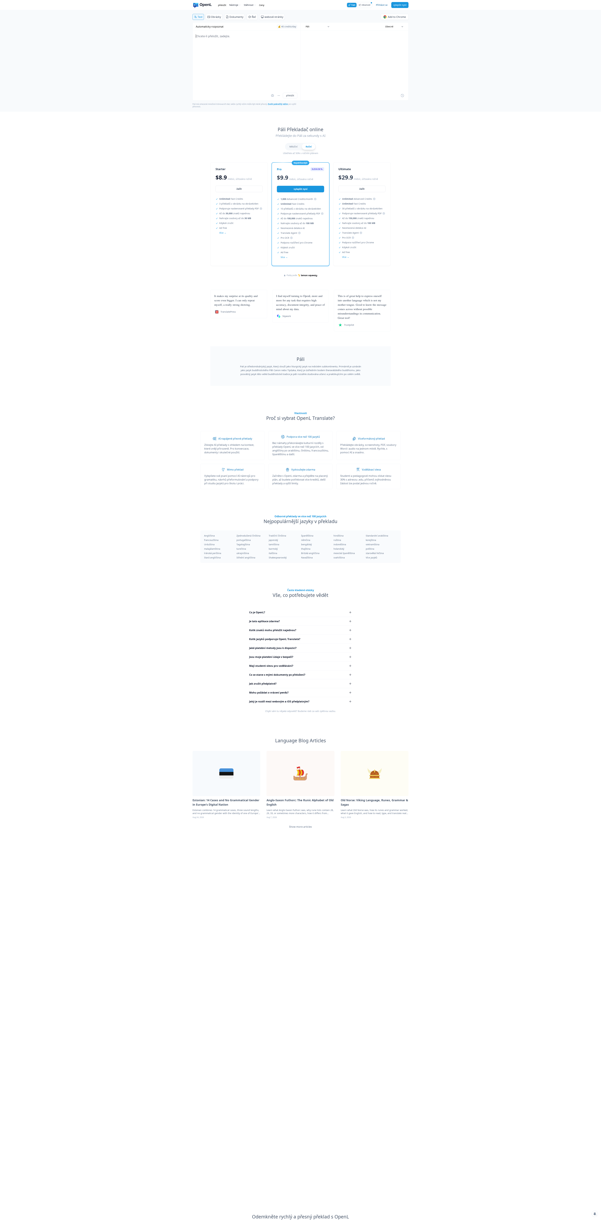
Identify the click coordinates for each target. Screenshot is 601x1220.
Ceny (261, 5)
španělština (307, 535)
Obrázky (216, 17)
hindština (339, 535)
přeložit (222, 5)
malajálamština (212, 548)
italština (273, 553)
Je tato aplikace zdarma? (264, 621)
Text (200, 17)
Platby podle (292, 275)
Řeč (254, 17)
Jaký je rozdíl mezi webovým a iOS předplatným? (279, 701)
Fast (353, 5)
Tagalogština (243, 544)
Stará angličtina (212, 557)
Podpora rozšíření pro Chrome (296, 242)
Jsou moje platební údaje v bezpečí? (271, 657)
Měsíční (293, 146)
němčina (305, 540)
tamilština (274, 544)
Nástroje (233, 4)
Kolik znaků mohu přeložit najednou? (272, 630)
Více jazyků (371, 557)
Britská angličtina (310, 553)
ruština (337, 540)
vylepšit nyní (399, 4)
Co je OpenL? (257, 612)
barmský (273, 548)
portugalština (243, 540)
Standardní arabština (377, 535)
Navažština (307, 557)
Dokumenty (236, 17)
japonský (273, 540)
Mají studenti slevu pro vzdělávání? (271, 666)
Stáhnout (248, 4)
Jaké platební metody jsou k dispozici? (273, 648)
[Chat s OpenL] (595, 1214)
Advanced (366, 5)
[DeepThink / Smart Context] (279, 95)
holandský (339, 548)
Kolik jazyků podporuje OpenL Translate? (274, 639)
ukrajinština (242, 553)
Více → (222, 232)
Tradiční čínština (277, 535)
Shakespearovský (278, 557)
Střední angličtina (245, 557)
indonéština (340, 544)
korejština (371, 540)
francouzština (211, 540)
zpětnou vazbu (327, 711)
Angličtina (209, 535)
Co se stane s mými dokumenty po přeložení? (277, 674)
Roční (309, 146)
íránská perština (212, 553)
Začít (239, 188)
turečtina (241, 548)
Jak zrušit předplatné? (263, 683)
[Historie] (402, 95)
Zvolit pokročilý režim (278, 104)
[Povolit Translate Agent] (272, 95)
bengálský (306, 544)
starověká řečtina (375, 553)
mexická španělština (344, 553)
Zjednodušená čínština (248, 535)
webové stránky (274, 17)
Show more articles (300, 826)
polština (370, 548)
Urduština (209, 544)
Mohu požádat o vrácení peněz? (269, 692)
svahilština (339, 557)
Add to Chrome (397, 17)
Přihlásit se (382, 4)
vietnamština (372, 544)
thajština (305, 548)
